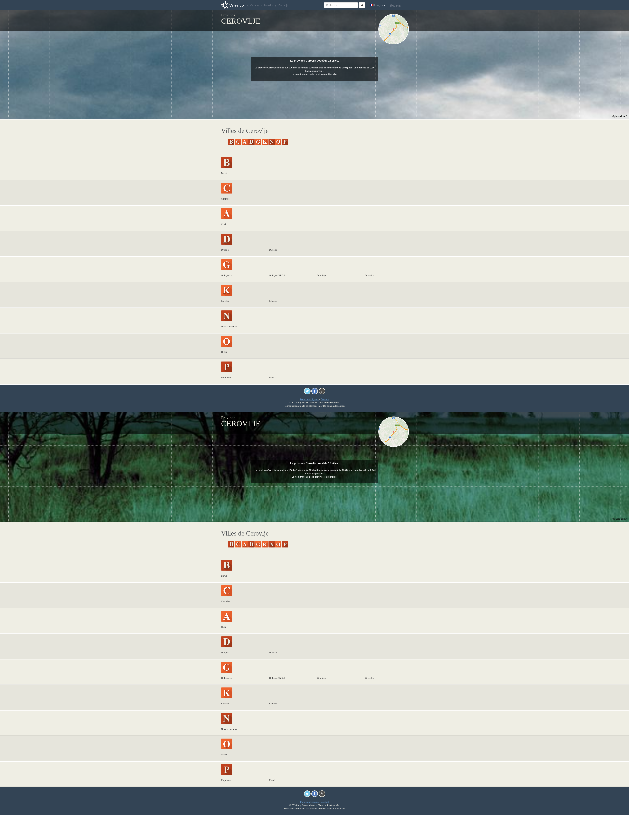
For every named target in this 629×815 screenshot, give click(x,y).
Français (378, 5)
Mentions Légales (309, 399)
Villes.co (236, 5)
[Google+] (322, 391)
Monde (397, 5)
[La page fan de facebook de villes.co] (314, 391)
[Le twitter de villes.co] (307, 391)
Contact (325, 399)
